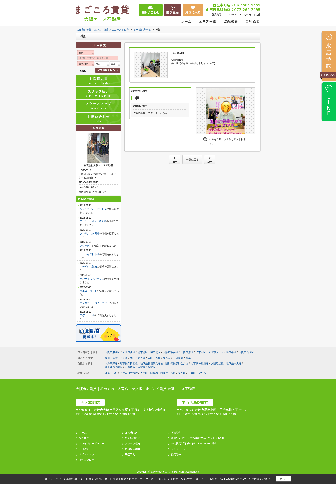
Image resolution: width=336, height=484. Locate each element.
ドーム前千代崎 (129, 372)
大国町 (144, 372)
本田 (133, 358)
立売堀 (142, 358)
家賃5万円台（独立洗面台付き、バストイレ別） (198, 438)
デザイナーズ (178, 449)
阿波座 (164, 372)
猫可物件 (176, 454)
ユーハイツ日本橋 (89, 254)
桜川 (108, 358)
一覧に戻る (192, 159)
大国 (125, 358)
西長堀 (154, 372)
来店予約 (130, 454)
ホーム (83, 432)
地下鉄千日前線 (129, 363)
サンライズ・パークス (92, 278)
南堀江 (116, 358)
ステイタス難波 (88, 266)
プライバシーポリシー (91, 443)
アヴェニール (87, 315)
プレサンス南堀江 (89, 233)
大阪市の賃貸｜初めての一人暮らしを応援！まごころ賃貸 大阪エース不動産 (135, 388)
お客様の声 (131, 432)
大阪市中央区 (170, 352)
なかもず (203, 372)
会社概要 (84, 438)
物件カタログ (86, 460)
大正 (173, 372)
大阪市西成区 (246, 352)
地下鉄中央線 (234, 363)
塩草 (188, 358)
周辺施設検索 (132, 449)
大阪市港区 (187, 352)
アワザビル (86, 245)
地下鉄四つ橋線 (114, 367)
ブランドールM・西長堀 (93, 221)
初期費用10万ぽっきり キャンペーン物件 (194, 443)
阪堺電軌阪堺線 (146, 367)
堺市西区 (201, 352)
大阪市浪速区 (112, 352)
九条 (158, 358)
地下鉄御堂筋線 (200, 363)
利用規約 (84, 449)
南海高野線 (111, 363)
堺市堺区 (143, 352)
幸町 (151, 358)
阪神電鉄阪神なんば (177, 363)
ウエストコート (88, 290)
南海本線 (130, 367)
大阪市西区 (128, 352)
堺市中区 (231, 352)
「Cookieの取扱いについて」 (232, 479)
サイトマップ (86, 454)
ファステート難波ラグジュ (94, 303)
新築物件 (176, 432)
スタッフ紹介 (132, 443)
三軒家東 (178, 358)
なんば (182, 372)
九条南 (167, 358)
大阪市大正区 (216, 352)
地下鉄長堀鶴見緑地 (152, 363)
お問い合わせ (132, 438)
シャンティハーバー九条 (93, 209)
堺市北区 (155, 352)
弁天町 (192, 372)
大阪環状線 (217, 363)
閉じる (283, 478)
